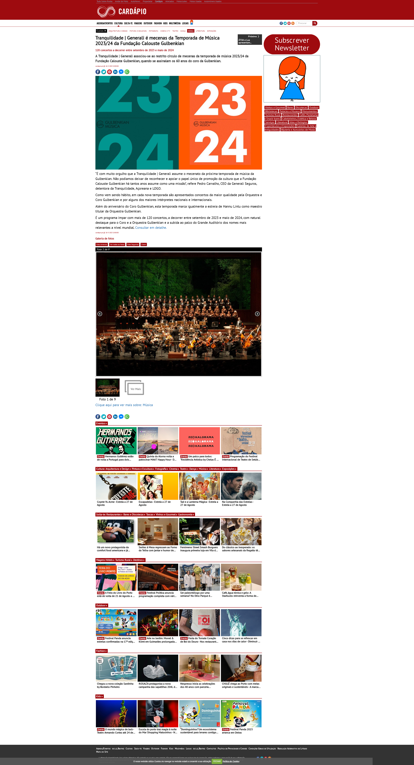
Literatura (214, 468)
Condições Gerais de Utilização (262, 748)
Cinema (173, 468)
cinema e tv (165, 30)
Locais (188, 748)
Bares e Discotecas (133, 514)
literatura (200, 30)
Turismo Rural (123, 559)
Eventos (100, 423)
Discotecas (301, 107)
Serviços (269, 122)
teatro (175, 30)
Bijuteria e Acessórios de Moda (298, 129)
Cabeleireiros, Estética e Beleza (299, 118)
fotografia (153, 30)
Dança (192, 468)
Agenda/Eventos (105, 23)
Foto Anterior (101, 244)
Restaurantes (113, 514)
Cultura (129, 748)
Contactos (211, 748)
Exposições (228, 468)
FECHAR (217, 761)
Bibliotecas (271, 111)
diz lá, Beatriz (118, 748)
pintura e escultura (138, 30)
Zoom (143, 244)
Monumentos (309, 111)
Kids (165, 23)
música (191, 30)
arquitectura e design (118, 30)
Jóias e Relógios (298, 122)
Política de (231, 761)
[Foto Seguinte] (228, 314)
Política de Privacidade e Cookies (232, 748)
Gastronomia (185, 514)
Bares (290, 107)
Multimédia (179, 748)
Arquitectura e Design (117, 468)
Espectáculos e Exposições (280, 126)
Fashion (158, 23)
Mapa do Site (102, 751)
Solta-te (138, 748)
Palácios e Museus (290, 111)
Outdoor (148, 23)
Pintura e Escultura (142, 468)
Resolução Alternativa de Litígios (292, 748)
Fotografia (161, 468)
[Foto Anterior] (128, 314)
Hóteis (109, 559)
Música (203, 468)
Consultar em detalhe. (151, 227)
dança (183, 30)
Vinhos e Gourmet (166, 514)
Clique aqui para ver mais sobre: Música (124, 405)
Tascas (149, 514)
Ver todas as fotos (117, 244)
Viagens (146, 748)
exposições (211, 30)
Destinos (138, 559)
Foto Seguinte (132, 244)
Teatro (183, 468)
